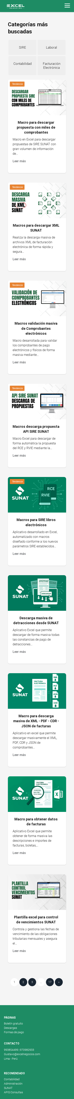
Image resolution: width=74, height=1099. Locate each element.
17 (50, 982)
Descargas (10, 1027)
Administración (13, 1083)
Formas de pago (14, 1032)
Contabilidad (12, 1079)
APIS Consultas (13, 1092)
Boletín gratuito (13, 1023)
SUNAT (8, 1088)
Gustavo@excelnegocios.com (22, 1054)
